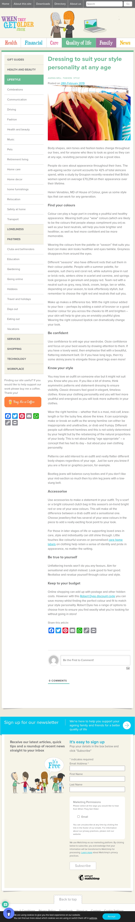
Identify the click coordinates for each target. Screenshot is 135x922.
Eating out (13, 319)
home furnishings (17, 189)
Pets (9, 149)
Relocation (13, 199)
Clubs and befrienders (20, 249)
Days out (12, 309)
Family (105, 43)
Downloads (43, 4)
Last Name (76, 784)
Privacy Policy (47, 911)
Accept (111, 916)
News (125, 43)
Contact (96, 911)
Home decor (14, 179)
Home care (14, 169)
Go (128, 3)
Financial (34, 43)
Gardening (13, 269)
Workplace (15, 369)
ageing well (55, 78)
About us (75, 4)
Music (10, 139)
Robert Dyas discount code (97, 596)
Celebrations (15, 89)
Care (54, 43)
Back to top (68, 899)
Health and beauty (21, 69)
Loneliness (15, 229)
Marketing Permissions (87, 802)
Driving (11, 109)
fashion (67, 78)
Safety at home (16, 209)
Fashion (12, 119)
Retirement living (17, 159)
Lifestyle (14, 79)
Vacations (13, 329)
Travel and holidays (19, 299)
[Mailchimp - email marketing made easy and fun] (89, 880)
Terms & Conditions (23, 911)
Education (13, 259)
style (76, 78)
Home (5, 4)
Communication (17, 99)
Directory (60, 4)
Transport (13, 219)
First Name (76, 774)
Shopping (14, 349)
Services (13, 339)
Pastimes (14, 239)
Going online (15, 279)
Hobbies (12, 289)
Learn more (86, 852)
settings (93, 918)
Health (11, 43)
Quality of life (78, 43)
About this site (22, 4)
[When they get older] (17, 30)
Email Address (79, 763)
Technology (16, 359)
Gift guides (15, 59)
